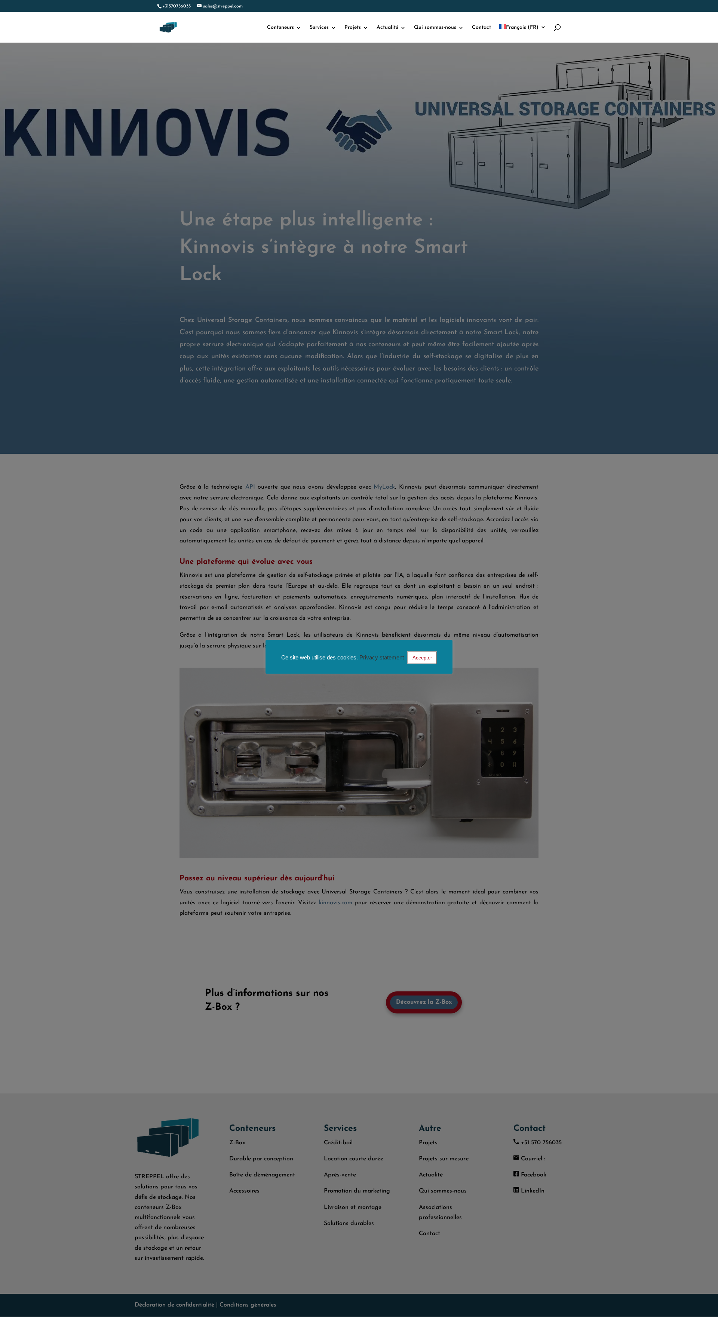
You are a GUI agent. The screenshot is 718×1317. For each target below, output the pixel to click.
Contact (481, 27)
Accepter (422, 658)
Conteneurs (280, 27)
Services (319, 27)
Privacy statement (381, 657)
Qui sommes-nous (435, 27)
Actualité (387, 27)
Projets (352, 27)
